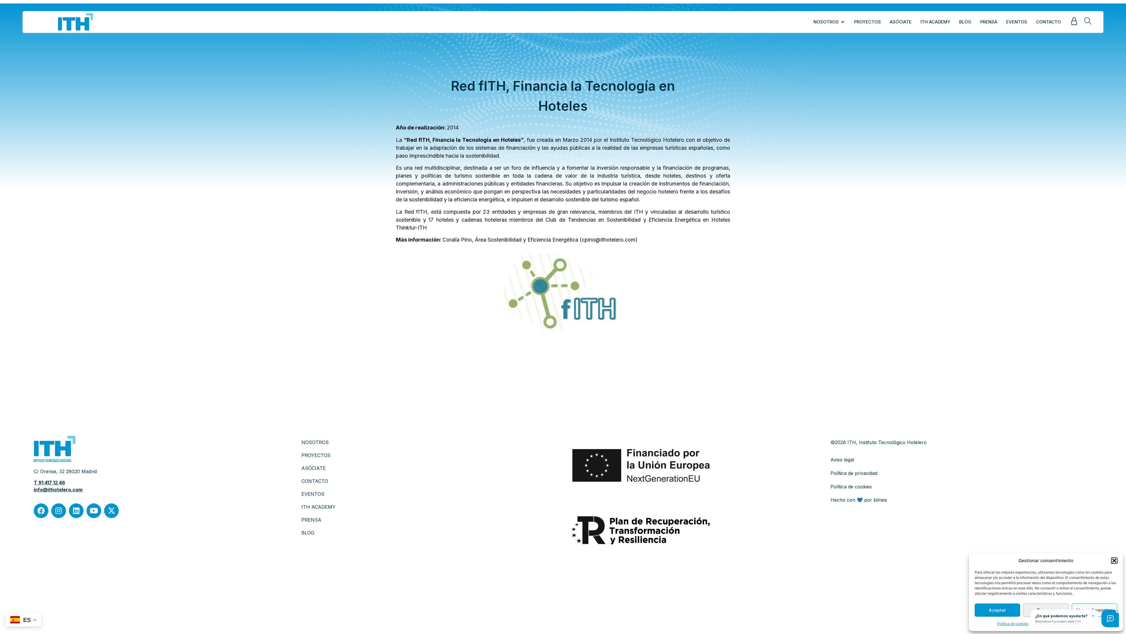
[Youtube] (94, 510)
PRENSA (311, 520)
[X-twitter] (111, 510)
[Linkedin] (76, 510)
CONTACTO (314, 481)
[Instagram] (58, 510)
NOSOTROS (315, 442)
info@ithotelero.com (58, 490)
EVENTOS (312, 494)
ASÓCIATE (313, 468)
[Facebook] (41, 510)
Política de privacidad (853, 473)
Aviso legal (842, 460)
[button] (1114, 561)
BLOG (307, 533)
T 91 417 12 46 (49, 482)
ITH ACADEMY (318, 507)
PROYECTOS (315, 455)
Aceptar (997, 610)
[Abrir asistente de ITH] (1110, 618)
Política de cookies (1012, 623)
